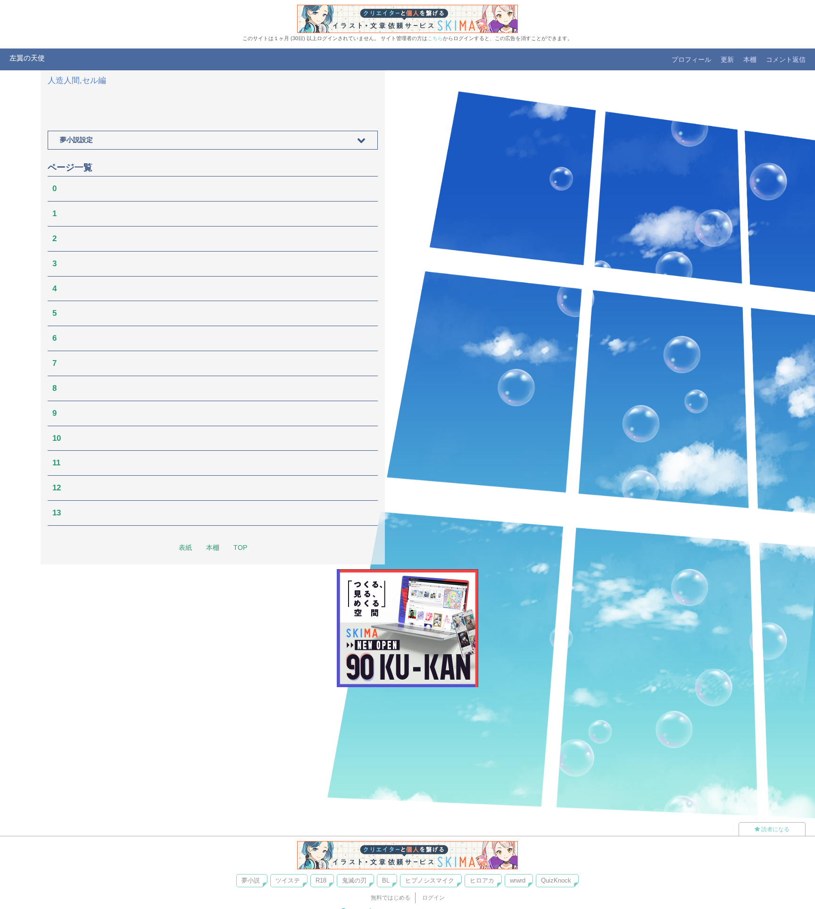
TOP (240, 547)
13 (56, 512)
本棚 (750, 59)
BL (386, 880)
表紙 (185, 547)
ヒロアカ (482, 880)
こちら (435, 38)
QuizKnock (556, 880)
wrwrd (517, 880)
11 (56, 462)
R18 (321, 880)
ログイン (433, 897)
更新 (727, 59)
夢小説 (250, 880)
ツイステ (287, 880)
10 (56, 438)
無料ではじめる (390, 897)
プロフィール (691, 59)
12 (56, 487)
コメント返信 (786, 59)
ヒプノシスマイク (429, 880)
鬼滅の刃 (354, 880)
